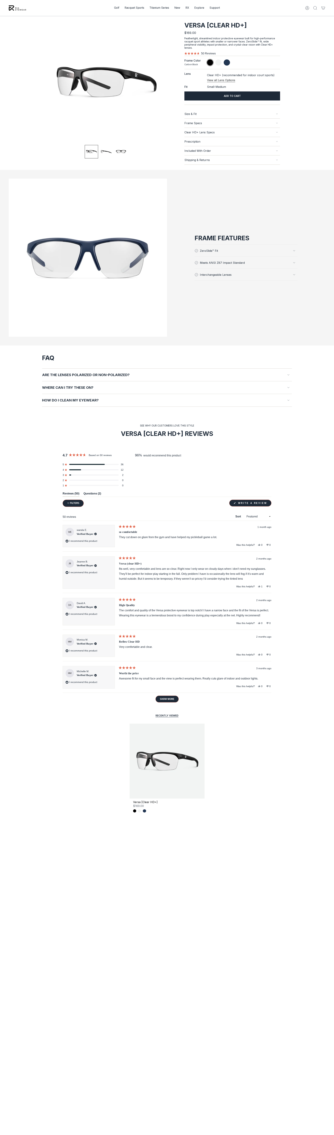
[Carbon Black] (134, 810)
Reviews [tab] (71, 494)
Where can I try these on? (67, 387)
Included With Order (197, 150)
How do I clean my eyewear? (70, 400)
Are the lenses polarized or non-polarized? (86, 375)
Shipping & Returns (197, 160)
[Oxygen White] (139, 810)
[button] (117, 8)
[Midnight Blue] (144, 810)
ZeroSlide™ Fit (209, 250)
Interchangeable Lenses (216, 274)
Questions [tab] (92, 494)
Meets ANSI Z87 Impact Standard (222, 262)
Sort (238, 516)
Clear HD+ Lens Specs (199, 132)
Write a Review (254, 504)
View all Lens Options (221, 80)
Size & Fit (190, 114)
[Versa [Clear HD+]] (167, 761)
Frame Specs (193, 123)
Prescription (192, 141)
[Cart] (323, 8)
